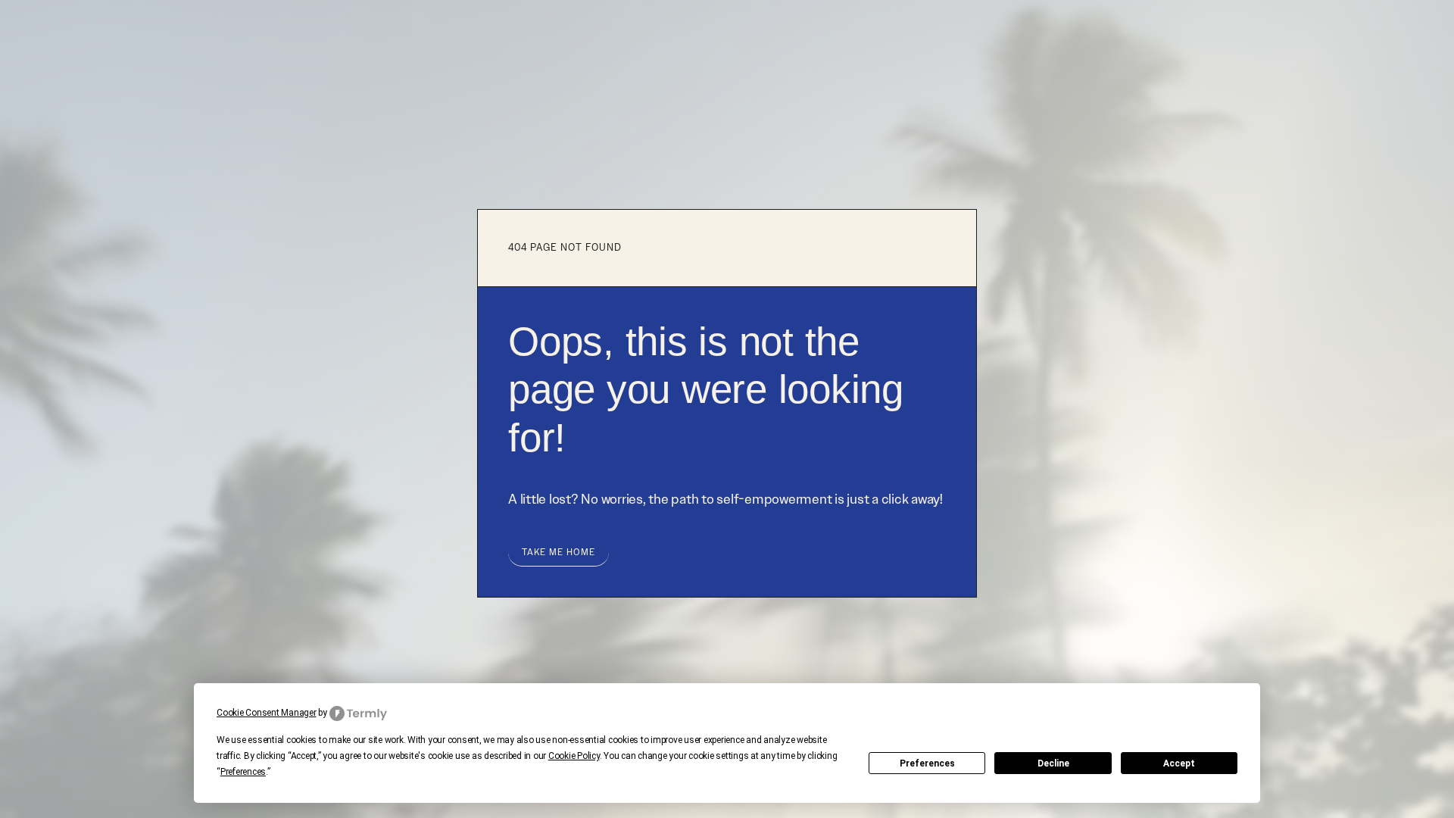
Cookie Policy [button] (574, 756)
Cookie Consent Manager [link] (267, 712)
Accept (1179, 763)
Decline (1053, 763)
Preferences (927, 763)
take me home (558, 552)
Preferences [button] (243, 771)
